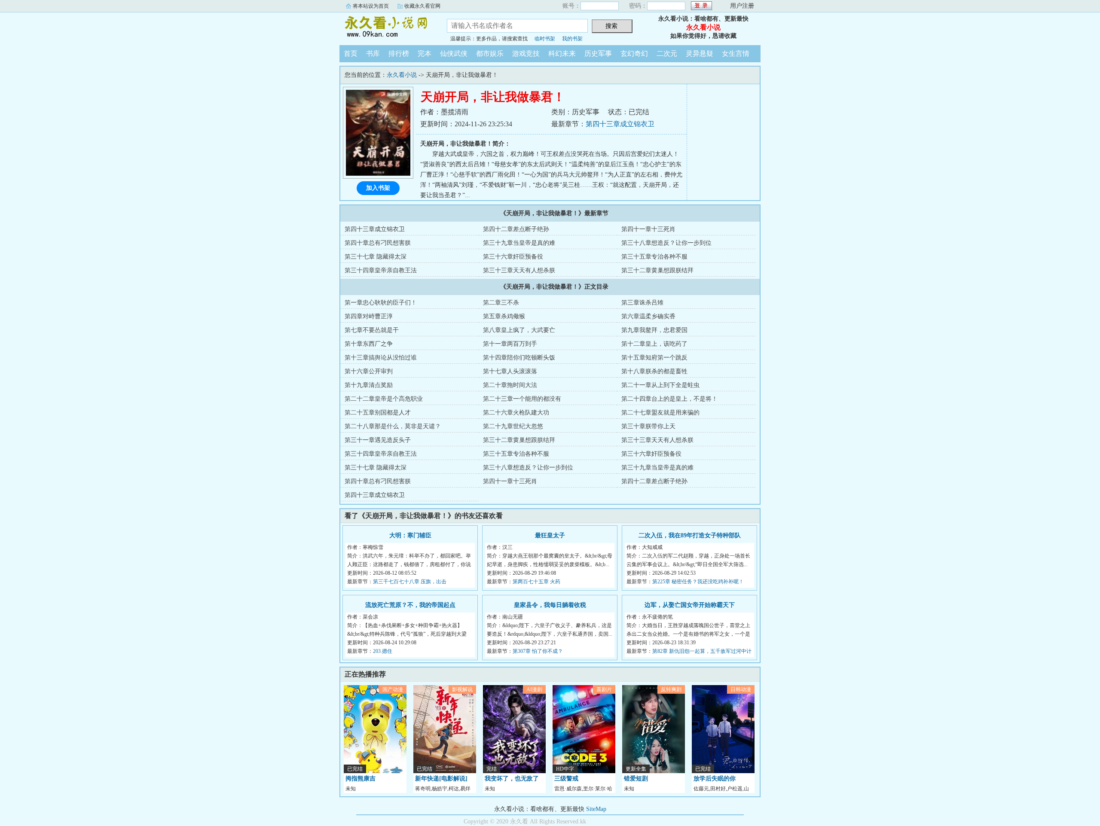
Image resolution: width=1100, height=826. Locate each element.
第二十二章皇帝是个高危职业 (384, 399)
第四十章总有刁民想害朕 (378, 243)
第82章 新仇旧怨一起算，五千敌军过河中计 (702, 651)
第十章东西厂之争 (369, 344)
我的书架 (572, 39)
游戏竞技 (526, 53)
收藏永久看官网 (422, 6)
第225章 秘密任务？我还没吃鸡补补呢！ (698, 582)
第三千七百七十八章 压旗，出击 (409, 582)
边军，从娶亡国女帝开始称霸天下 (690, 605)
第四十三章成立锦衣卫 (620, 124)
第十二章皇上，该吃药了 (654, 344)
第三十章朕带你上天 (648, 426)
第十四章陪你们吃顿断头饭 (519, 357)
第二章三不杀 (501, 302)
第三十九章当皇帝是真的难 (519, 243)
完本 (424, 53)
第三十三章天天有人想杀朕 (519, 270)
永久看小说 (386, 27)
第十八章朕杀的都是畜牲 (654, 371)
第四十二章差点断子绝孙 (516, 229)
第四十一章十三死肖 (648, 229)
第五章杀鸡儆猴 (504, 316)
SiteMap (596, 809)
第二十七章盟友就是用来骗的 (660, 412)
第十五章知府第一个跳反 (654, 357)
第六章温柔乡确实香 (648, 316)
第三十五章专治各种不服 (654, 256)
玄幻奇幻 (634, 53)
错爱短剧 (636, 778)
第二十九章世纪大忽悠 (513, 426)
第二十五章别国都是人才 (378, 412)
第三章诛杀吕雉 (642, 302)
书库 (373, 53)
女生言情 (735, 53)
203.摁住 (382, 651)
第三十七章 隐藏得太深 (375, 256)
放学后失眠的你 (715, 778)
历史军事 (598, 53)
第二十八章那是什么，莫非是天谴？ (393, 426)
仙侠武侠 (454, 53)
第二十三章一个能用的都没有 (522, 399)
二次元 (667, 53)
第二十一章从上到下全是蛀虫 (660, 385)
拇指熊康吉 (360, 778)
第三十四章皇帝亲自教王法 (381, 270)
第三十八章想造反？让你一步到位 (666, 243)
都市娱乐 (490, 53)
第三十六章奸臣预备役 (513, 256)
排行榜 (398, 53)
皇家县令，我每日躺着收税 (550, 605)
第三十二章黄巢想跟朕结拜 (657, 270)
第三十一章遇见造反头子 (378, 440)
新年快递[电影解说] (441, 778)
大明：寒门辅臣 (410, 535)
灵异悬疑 (699, 53)
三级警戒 (566, 778)
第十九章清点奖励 (369, 385)
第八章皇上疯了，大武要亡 (519, 330)
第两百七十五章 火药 (536, 582)
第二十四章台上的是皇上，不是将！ (669, 399)
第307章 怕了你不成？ (538, 651)
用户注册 (742, 6)
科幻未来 (562, 53)
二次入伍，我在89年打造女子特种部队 (690, 535)
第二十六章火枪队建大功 (516, 412)
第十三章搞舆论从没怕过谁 (381, 357)
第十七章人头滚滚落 (510, 371)
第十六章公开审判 (369, 371)
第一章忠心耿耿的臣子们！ (381, 302)
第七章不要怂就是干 (372, 330)
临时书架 (545, 39)
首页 (351, 53)
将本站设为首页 (371, 6)
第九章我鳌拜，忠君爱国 (654, 330)
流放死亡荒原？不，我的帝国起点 (410, 605)
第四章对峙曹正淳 (369, 316)
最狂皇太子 (550, 535)
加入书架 (378, 188)
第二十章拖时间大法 (510, 385)
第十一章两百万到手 (510, 344)
